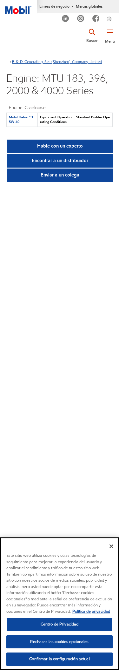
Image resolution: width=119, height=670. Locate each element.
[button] (110, 35)
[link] (117, 14)
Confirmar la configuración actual (59, 659)
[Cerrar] (111, 546)
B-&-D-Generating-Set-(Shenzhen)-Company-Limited (57, 61)
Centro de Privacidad (60, 624)
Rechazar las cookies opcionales (59, 642)
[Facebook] (96, 19)
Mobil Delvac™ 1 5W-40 (21, 119)
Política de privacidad (91, 611)
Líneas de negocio (54, 6)
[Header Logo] (18, 7)
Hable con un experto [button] (60, 146)
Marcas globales (89, 6)
